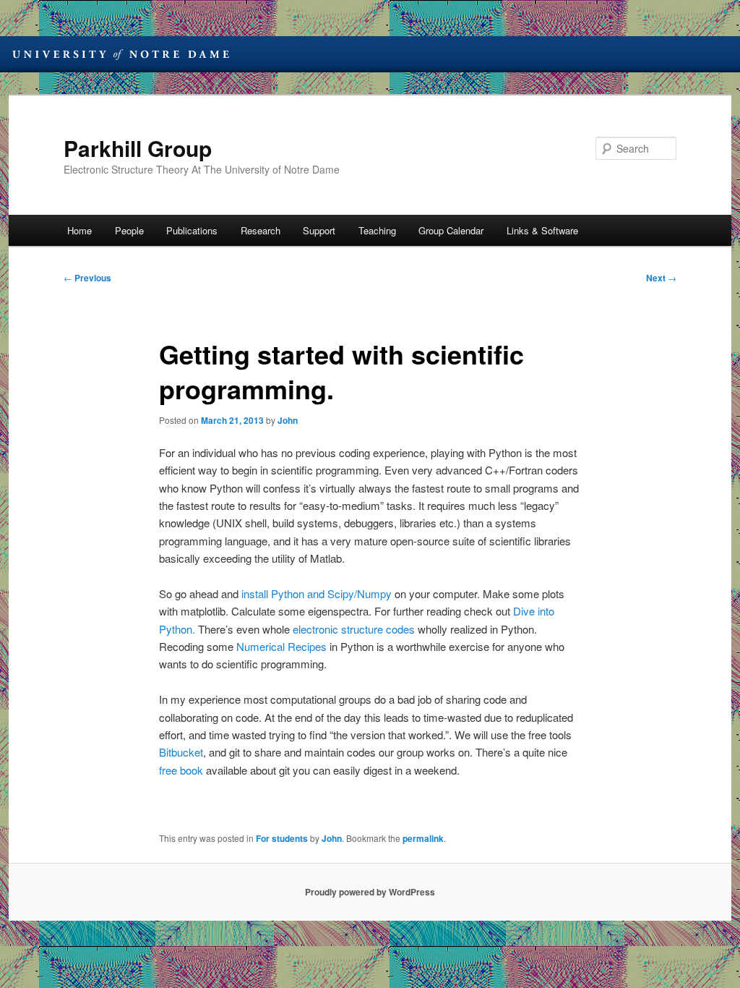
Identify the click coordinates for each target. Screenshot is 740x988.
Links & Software (542, 230)
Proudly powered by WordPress (370, 891)
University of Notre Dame (121, 54)
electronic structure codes (354, 628)
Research (260, 230)
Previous (87, 277)
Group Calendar (450, 230)
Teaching (377, 230)
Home (79, 230)
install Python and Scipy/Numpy (318, 593)
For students (282, 838)
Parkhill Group (138, 147)
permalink (423, 838)
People (129, 230)
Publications (192, 230)
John (288, 420)
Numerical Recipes (281, 646)
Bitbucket (181, 751)
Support (319, 230)
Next (661, 277)
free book (181, 770)
